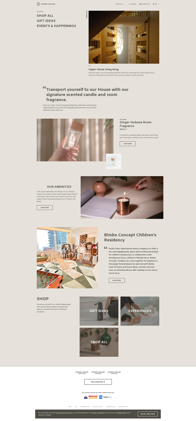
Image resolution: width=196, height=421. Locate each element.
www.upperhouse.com (64, 413)
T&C (76, 407)
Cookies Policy (121, 413)
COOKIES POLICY (111, 407)
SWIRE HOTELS (123, 407)
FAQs (69, 407)
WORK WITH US (85, 407)
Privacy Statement (98, 413)
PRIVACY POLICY (97, 407)
